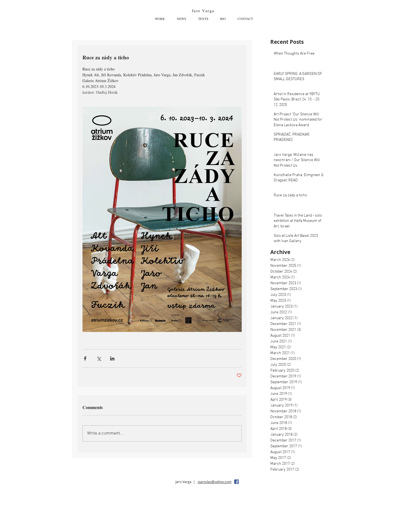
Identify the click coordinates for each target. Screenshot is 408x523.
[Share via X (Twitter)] (98, 358)
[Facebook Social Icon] (236, 481)
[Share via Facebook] (85, 358)
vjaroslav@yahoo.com (214, 481)
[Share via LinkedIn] (112, 358)
